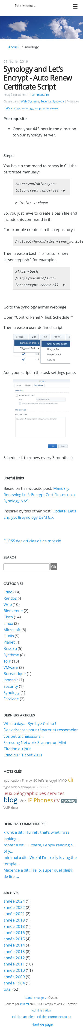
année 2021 (14, 913)
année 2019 (14, 920)
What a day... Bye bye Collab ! (29, 723)
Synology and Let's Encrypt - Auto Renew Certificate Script (37, 78)
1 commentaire (39, 94)
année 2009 (14, 976)
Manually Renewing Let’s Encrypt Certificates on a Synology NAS (39, 494)
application (12, 780)
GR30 (47, 787)
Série (22, 801)
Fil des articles (23, 1016)
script (38, 108)
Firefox (27, 780)
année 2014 (14, 945)
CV (57, 800)
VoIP (6, 807)
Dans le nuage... (25, 5)
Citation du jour (17, 748)
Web (24, 101)
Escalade (11, 698)
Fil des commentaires (54, 1016)
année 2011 (14, 964)
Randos (10, 598)
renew (54, 108)
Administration (41, 1010)
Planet (9, 642)
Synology (58, 101)
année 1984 (14, 983)
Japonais (10, 679)
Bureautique (14, 673)
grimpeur (28, 787)
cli (70, 779)
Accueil (14, 47)
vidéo (15, 787)
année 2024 (14, 901)
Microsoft (12, 629)
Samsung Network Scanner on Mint (34, 742)
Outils (8, 635)
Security (46, 101)
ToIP (7, 661)
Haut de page (42, 1024)
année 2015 (14, 938)
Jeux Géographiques (24, 793)
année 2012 (14, 957)
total (7, 989)
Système (33, 101)
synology (27, 108)
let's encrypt (13, 108)
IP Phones (40, 800)
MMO (62, 780)
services (56, 793)
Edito (7, 592)
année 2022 (14, 907)
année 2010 (14, 970)
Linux (8, 623)
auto (46, 108)
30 (35, 780)
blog (10, 799)
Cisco (8, 617)
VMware (10, 667)
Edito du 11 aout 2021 (23, 755)
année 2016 (14, 932)
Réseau (10, 648)
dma (14, 807)
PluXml (24, 1004)
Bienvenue (13, 610)
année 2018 (14, 926)
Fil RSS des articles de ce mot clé (32, 540)
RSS (39, 787)
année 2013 (14, 951)
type (6, 787)
